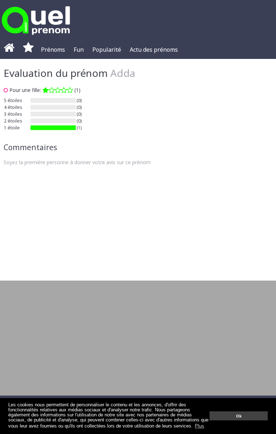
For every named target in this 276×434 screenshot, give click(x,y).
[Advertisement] (138, 223)
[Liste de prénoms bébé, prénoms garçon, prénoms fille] (36, 36)
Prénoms (53, 50)
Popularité (106, 50)
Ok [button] (239, 416)
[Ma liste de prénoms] (28, 50)
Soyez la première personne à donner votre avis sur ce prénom (77, 162)
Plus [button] (199, 426)
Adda (122, 73)
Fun (79, 50)
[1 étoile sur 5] (57, 90)
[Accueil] (9, 50)
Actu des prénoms (154, 50)
